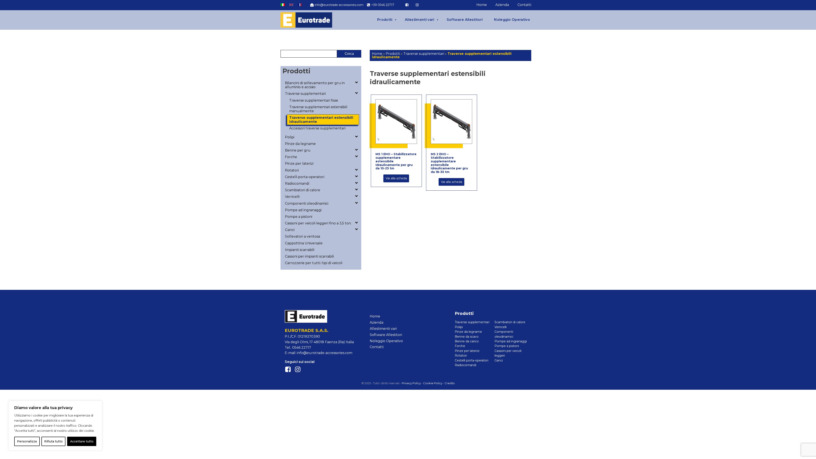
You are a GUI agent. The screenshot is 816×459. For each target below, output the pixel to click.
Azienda (502, 5)
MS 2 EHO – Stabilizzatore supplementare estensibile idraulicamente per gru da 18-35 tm (449, 163)
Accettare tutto (82, 441)
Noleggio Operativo (512, 20)
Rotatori (292, 170)
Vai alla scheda (396, 178)
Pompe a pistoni (298, 217)
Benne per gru (297, 150)
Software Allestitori (465, 20)
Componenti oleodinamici (306, 203)
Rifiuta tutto (53, 441)
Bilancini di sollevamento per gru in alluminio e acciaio (315, 85)
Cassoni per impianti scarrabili (309, 256)
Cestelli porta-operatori (304, 177)
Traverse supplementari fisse (313, 100)
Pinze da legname (300, 144)
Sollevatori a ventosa (302, 236)
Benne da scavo (467, 337)
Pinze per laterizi (299, 164)
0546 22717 (301, 348)
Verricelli (292, 197)
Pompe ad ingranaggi (303, 210)
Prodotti (384, 20)
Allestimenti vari (419, 20)
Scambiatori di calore (302, 190)
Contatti (524, 5)
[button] (337, 5)
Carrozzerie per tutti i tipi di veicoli (313, 263)
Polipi (289, 137)
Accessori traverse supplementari (317, 128)
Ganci (290, 230)
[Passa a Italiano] (283, 4)
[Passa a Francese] (300, 4)
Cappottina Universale (304, 243)
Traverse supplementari (305, 94)
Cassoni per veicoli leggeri (507, 353)
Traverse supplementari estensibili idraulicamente (321, 120)
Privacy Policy (411, 383)
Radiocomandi (297, 183)
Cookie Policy (432, 383)
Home (481, 5)
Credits (450, 383)
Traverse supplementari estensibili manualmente (318, 109)
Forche (291, 157)
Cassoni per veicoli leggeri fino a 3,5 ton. (318, 223)
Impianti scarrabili (299, 250)
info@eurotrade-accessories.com (324, 353)
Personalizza (27, 441)
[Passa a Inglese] (291, 4)
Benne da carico (467, 341)
